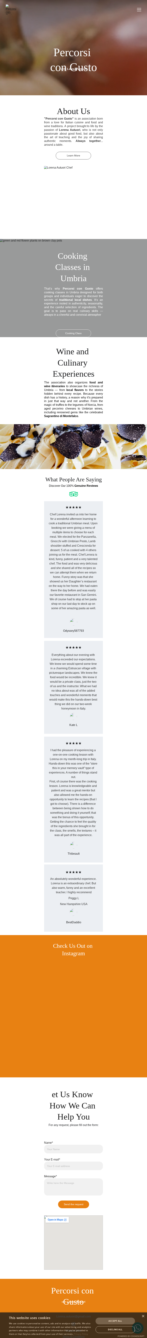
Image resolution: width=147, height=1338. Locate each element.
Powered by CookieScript (131, 1336)
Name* (48, 1143)
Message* (50, 1176)
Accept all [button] (115, 1320)
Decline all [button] (115, 1329)
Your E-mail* (52, 1159)
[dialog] (73, 1325)
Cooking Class (73, 333)
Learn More (73, 155)
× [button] (143, 1316)
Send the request (73, 1204)
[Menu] (139, 9)
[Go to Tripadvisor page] (73, 494)
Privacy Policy (81, 1333)
